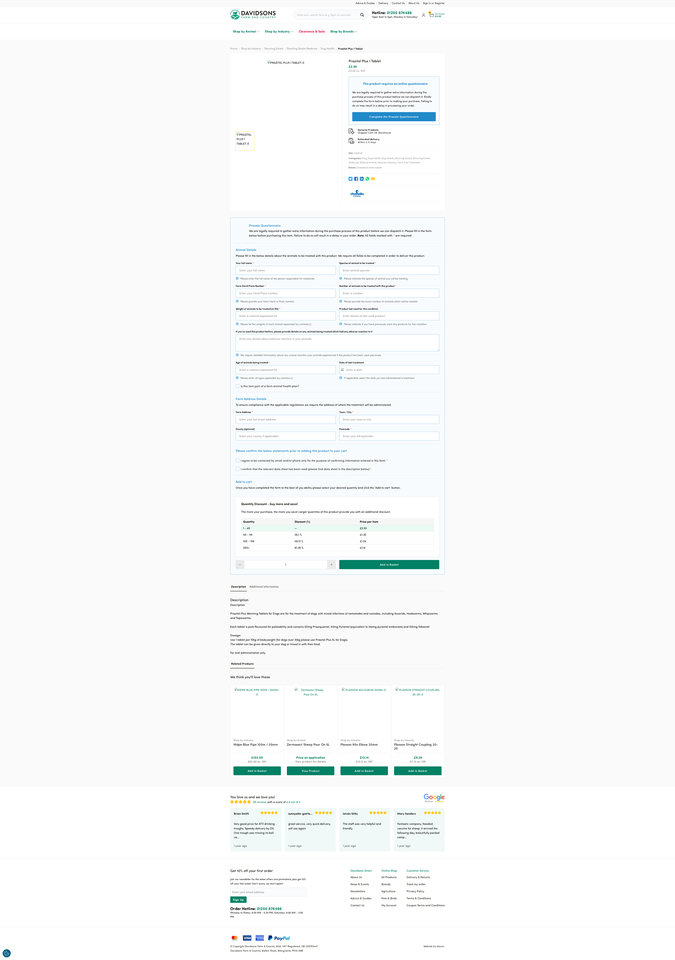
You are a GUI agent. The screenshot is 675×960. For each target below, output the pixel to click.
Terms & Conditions (419, 898)
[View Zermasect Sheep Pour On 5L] (310, 710)
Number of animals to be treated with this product (367, 286)
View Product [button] (311, 771)
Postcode (345, 429)
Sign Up (238, 899)
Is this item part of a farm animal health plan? (270, 386)
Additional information (264, 586)
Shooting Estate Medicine (302, 48)
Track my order (416, 884)
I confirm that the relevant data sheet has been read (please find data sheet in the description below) (306, 469)
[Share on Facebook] (356, 179)
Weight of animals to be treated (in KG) (258, 308)
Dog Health (328, 48)
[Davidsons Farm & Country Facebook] (424, 937)
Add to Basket (389, 564)
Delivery (383, 3)
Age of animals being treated (253, 362)
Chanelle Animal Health (369, 167)
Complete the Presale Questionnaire (394, 116)
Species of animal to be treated (357, 263)
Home (233, 48)
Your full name (245, 263)
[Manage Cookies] (7, 953)
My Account (388, 905)
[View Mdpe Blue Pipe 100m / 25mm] (257, 710)
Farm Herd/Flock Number (251, 286)
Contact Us (398, 3)
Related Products (242, 663)
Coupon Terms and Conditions (426, 905)
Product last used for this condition (358, 308)
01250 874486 (399, 12)
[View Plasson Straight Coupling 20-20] (418, 710)
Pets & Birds (389, 898)
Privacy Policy (415, 891)
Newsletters (358, 891)
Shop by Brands (342, 31)
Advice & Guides (365, 3)
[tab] (238, 586)
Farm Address (244, 412)
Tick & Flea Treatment (408, 162)
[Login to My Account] (423, 15)
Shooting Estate (273, 48)
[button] (442, 676)
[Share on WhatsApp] (367, 179)
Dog (364, 158)
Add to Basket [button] (257, 771)
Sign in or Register (434, 3)
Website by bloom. (434, 946)
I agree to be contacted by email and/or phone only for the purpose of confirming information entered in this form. (314, 460)
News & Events (360, 884)
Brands (386, 884)
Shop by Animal (244, 31)
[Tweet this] (350, 179)
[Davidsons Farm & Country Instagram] (442, 937)
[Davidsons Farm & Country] (253, 15)
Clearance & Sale (312, 31)
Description (238, 586)
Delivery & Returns (418, 877)
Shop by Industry (277, 31)
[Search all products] (362, 14)
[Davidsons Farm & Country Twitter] (433, 937)
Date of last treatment (351, 362)
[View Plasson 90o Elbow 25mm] (364, 710)
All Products (389, 877)
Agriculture (388, 891)
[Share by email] (373, 179)
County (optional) (245, 429)
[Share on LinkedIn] (362, 179)
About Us (414, 3)
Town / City (346, 412)
